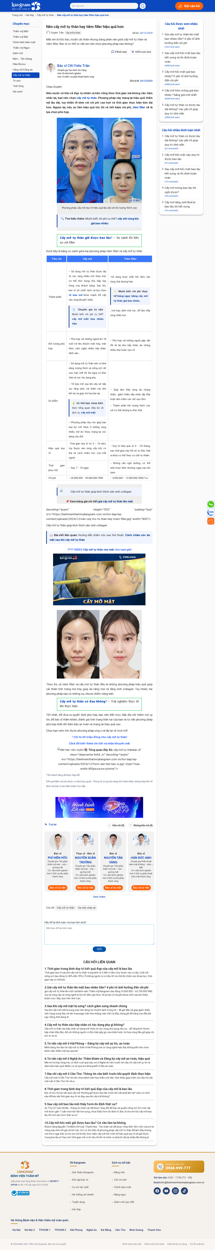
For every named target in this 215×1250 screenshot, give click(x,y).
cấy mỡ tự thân (86, 98)
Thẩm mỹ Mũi (20, 36)
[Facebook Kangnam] (157, 1190)
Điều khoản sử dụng (177, 1244)
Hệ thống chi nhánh (83, 1194)
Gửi (99, 949)
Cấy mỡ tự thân (45, 15)
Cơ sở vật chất (80, 1187)
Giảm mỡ (18, 53)
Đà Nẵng (106, 1229)
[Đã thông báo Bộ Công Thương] (20, 1195)
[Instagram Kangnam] (175, 1190)
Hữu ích (118, 825)
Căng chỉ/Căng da (23, 69)
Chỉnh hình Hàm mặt (24, 42)
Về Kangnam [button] (77, 1162)
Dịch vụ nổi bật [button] (121, 1162)
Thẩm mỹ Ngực (21, 47)
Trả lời (52, 824)
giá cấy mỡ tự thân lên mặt (115, 501)
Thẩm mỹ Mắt (20, 31)
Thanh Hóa (154, 1229)
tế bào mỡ (75, 295)
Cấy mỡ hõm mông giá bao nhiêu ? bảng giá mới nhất (182, 94)
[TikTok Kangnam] (184, 1190)
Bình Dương (136, 1229)
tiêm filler (139, 107)
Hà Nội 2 (30, 1229)
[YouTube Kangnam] (166, 1190)
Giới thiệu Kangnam (83, 1172)
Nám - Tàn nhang (22, 58)
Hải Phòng (76, 1229)
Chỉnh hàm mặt (122, 1187)
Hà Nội (16, 1229)
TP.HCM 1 (44, 1229)
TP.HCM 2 (60, 1229)
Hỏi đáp (30, 15)
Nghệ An (92, 1229)
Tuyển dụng (78, 1202)
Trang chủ (17, 15)
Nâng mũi (119, 1172)
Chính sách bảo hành (154, 1244)
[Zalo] (210, 512)
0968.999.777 (178, 1168)
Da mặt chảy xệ (87, 907)
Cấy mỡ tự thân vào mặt (98, 549)
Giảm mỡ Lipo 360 (124, 1202)
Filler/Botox (19, 64)
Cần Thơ (120, 1229)
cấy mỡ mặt (88, 412)
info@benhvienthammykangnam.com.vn (182, 1182)
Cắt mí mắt (120, 1179)
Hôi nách (18, 91)
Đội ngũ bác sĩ (80, 1179)
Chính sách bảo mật (131, 1244)
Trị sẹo (17, 80)
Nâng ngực (120, 1194)
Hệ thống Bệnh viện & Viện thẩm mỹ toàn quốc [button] (40, 1220)
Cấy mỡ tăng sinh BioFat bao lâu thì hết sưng (180, 206)
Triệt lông (18, 86)
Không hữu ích (143, 825)
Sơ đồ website (197, 1244)
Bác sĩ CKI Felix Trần (73, 66)
